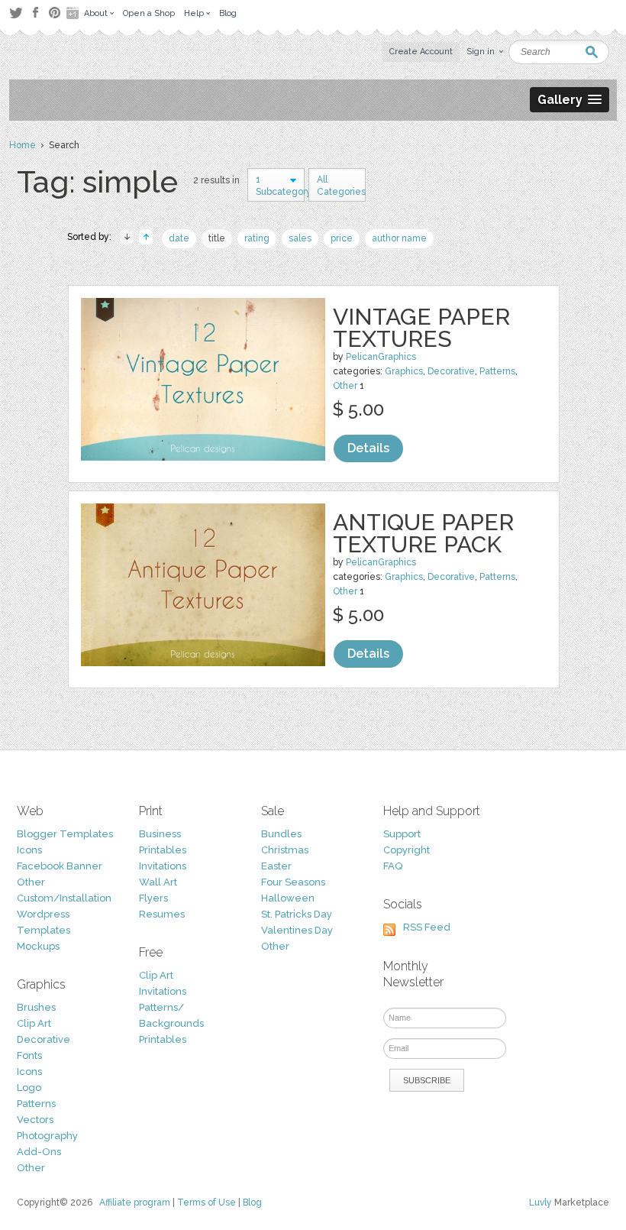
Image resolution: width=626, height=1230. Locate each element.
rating (256, 238)
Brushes (36, 1007)
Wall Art (158, 882)
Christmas (284, 850)
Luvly (540, 1202)
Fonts (29, 1055)
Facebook (35, 13)
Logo (29, 1087)
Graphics (404, 371)
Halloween (288, 898)
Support (402, 834)
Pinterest (55, 12)
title (216, 238)
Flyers (153, 898)
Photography (47, 1135)
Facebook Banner (59, 866)
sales (300, 238)
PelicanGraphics (381, 356)
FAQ (392, 866)
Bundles (281, 834)
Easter (276, 866)
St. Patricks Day (296, 914)
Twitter (16, 12)
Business (160, 834)
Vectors (35, 1119)
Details (368, 448)
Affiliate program (134, 1202)
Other (345, 385)
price (342, 238)
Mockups (38, 946)
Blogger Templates (65, 834)
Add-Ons (39, 1151)
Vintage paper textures (421, 327)
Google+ (74, 13)
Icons (29, 850)
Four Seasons (293, 882)
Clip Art (34, 1023)
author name (399, 238)
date (179, 238)
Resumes (162, 914)
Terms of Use (206, 1202)
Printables (162, 850)
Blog (252, 1202)
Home (22, 145)
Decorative (451, 371)
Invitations (162, 866)
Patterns (497, 371)
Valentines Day (297, 930)
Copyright (406, 850)
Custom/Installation (64, 898)
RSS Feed (426, 927)
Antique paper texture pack (423, 533)
